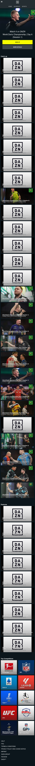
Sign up (17, 42)
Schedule (17, 6)
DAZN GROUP (5, 754)
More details (17, 47)
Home (10, 6)
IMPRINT (4, 751)
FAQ (2, 744)
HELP (3, 741)
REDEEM (4, 757)
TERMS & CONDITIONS (8, 746)
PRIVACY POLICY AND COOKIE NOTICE (13, 749)
